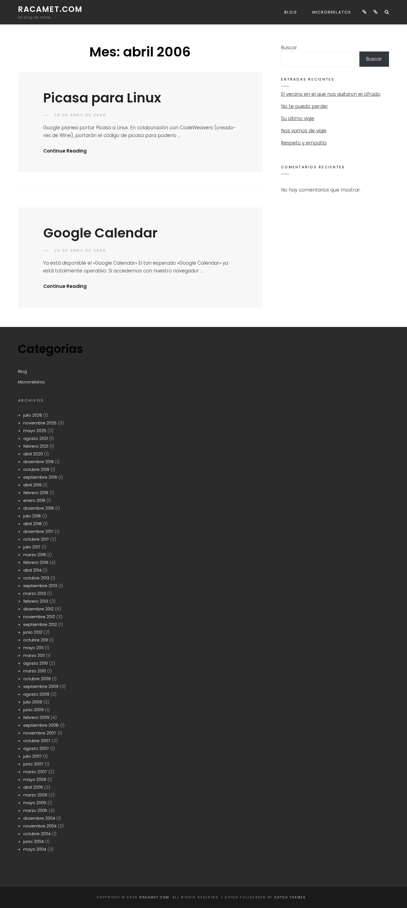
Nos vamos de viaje (303, 130)
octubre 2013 (36, 578)
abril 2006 (33, 787)
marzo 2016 (34, 555)
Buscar (289, 47)
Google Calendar (100, 233)
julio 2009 (32, 702)
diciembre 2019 (38, 462)
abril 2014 (32, 570)
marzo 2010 (34, 671)
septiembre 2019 (40, 477)
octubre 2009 (37, 679)
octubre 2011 (35, 640)
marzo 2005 (35, 810)
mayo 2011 (33, 648)
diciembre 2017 (38, 531)
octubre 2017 (36, 539)
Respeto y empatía (303, 143)
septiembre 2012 (40, 624)
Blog (290, 12)
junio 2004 (33, 841)
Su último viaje (297, 118)
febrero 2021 (35, 446)
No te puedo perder (304, 106)
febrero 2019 (35, 493)
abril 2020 (33, 454)
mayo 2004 (34, 849)
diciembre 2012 (38, 609)
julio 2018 (32, 516)
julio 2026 (32, 415)
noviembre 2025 (39, 423)
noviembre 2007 (39, 733)
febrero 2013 (35, 601)
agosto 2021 (35, 438)
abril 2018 (32, 524)
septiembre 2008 (41, 725)
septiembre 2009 (40, 686)
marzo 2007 (35, 772)
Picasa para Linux (102, 98)
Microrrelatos (331, 12)
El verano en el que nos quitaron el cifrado (330, 94)
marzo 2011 (34, 655)
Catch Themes (290, 897)
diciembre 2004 (39, 818)
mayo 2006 (34, 779)
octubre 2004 (37, 834)
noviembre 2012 (39, 617)
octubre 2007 (36, 741)
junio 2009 (33, 710)
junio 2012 (32, 632)
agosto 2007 (36, 748)
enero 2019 (34, 500)
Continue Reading (65, 151)
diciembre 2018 (38, 508)
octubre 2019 (36, 469)
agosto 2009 (36, 694)
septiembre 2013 (40, 586)
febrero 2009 (36, 717)
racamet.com (50, 9)
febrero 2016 (35, 562)
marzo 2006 (35, 795)
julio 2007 (32, 756)
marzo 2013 (34, 593)
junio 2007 (33, 764)
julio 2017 (31, 547)
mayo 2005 (34, 803)
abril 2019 (32, 485)
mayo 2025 (34, 431)
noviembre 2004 (39, 826)
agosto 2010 (35, 663)
